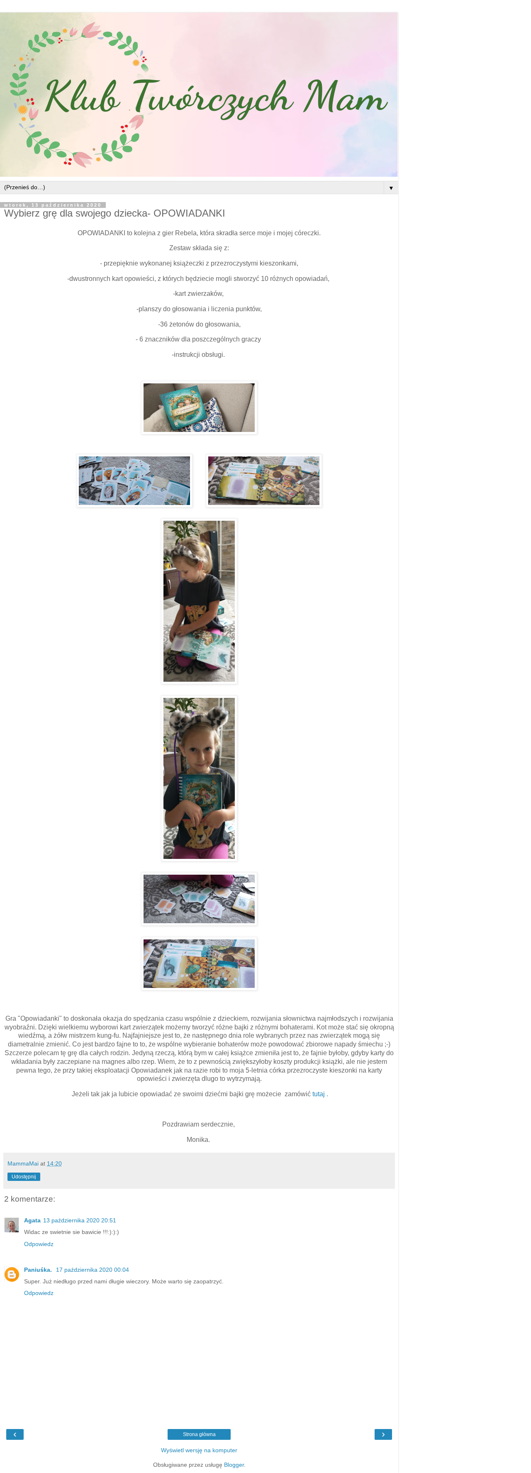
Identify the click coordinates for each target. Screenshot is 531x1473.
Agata (32, 1220)
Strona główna (199, 1434)
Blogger (234, 1464)
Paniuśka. (39, 1269)
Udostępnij (24, 1177)
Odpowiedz (39, 1244)
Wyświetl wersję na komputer (199, 1450)
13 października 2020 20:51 (79, 1220)
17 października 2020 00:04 (92, 1269)
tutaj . (320, 1093)
